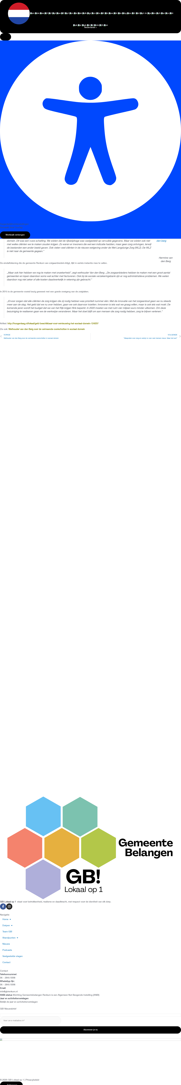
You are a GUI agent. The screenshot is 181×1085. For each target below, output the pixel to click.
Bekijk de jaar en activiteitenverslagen (19, 1001)
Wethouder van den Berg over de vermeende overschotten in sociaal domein (46, 329)
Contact (157, 129)
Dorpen (39, 129)
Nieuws (97, 129)
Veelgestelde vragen (135, 129)
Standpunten (77, 129)
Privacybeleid (32, 1079)
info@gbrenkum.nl (9, 991)
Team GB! (58, 129)
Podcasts (113, 129)
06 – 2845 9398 (7, 977)
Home (23, 129)
